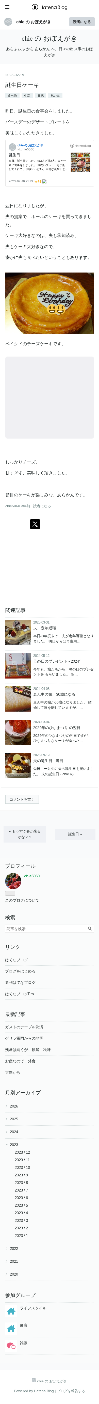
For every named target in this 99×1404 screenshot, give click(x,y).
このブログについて (22, 900)
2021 (14, 1261)
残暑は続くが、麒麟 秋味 (28, 1049)
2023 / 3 (21, 1220)
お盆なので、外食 (20, 1061)
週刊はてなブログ (20, 982)
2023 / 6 (21, 1198)
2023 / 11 (22, 1160)
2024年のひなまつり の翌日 (56, 727)
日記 (41, 95)
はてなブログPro (19, 994)
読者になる (82, 21)
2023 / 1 (21, 1235)
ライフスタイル (33, 1308)
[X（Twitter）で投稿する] (35, 524)
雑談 (23, 1343)
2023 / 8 (21, 1182)
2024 (14, 1132)
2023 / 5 (21, 1205)
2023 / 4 (21, 1213)
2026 (14, 1106)
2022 (14, 1248)
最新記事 (15, 1014)
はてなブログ (16, 960)
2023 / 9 (21, 1175)
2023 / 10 (22, 1167)
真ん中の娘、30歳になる (54, 694)
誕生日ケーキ (22, 85)
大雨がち (12, 1072)
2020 (14, 1274)
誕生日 (75, 834)
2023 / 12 (22, 1152)
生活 (27, 95)
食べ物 (12, 95)
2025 (14, 1119)
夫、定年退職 (44, 628)
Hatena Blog (44, 1391)
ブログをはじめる (20, 971)
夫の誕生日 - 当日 (48, 761)
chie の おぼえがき (33, 21)
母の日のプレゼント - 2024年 (58, 661)
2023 (14, 1145)
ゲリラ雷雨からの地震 (24, 1038)
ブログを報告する (71, 1391)
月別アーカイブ (23, 1092)
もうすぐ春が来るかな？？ (25, 834)
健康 (23, 1325)
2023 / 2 (21, 1228)
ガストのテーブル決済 (24, 1027)
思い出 (55, 95)
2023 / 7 (21, 1190)
